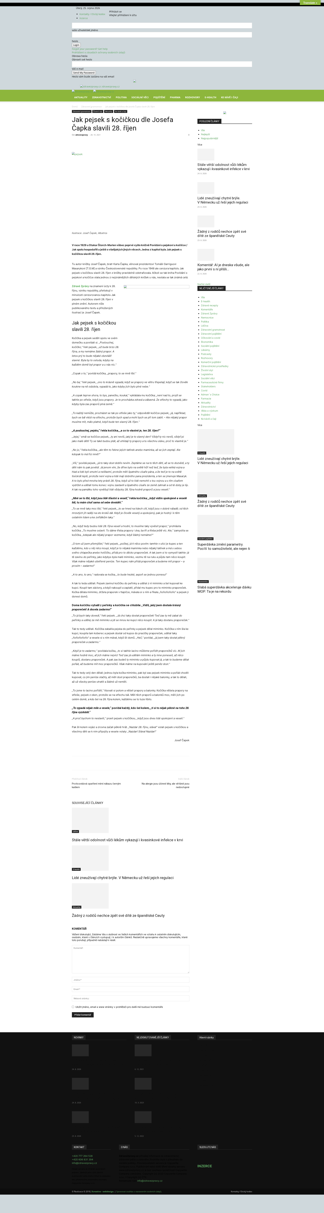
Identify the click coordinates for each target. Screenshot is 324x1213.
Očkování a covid (210, 337)
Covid (204, 390)
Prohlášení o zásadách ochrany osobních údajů (98, 52)
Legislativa (207, 374)
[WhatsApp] (118, 142)
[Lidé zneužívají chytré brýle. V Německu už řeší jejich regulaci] (130, 858)
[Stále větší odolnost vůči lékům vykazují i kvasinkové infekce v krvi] (130, 820)
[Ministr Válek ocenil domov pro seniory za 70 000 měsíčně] (162, 1084)
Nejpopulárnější (209, 138)
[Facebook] (114, 8)
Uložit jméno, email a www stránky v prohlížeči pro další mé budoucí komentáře (119, 1006)
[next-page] (75, 922)
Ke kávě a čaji (120, 111)
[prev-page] (73, 922)
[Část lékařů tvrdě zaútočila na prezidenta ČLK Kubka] (162, 1050)
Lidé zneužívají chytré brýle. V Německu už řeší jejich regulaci (122, 878)
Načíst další (203, 284)
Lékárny (205, 349)
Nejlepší (205, 134)
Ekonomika (207, 341)
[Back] (125, 8)
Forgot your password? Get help (90, 48)
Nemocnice (207, 317)
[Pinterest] (111, 142)
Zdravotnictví (101, 97)
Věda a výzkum (209, 410)
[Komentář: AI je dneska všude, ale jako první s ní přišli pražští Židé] (224, 255)
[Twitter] (119, 8)
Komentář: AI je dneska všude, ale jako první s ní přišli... (223, 267)
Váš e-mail (78, 68)
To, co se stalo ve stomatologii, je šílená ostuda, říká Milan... (161, 1129)
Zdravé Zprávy (81, 286)
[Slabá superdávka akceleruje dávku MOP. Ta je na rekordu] (224, 570)
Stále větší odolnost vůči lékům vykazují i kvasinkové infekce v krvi (127, 840)
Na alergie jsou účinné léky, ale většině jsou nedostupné (165, 785)
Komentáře (207, 309)
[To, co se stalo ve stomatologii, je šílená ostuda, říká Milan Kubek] (162, 1117)
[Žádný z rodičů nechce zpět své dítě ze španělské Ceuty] (130, 896)
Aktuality (80, 97)
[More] (134, 142)
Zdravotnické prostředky (214, 366)
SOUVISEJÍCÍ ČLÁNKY (87, 803)
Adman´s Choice (210, 394)
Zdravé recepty (209, 305)
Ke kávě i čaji (229, 97)
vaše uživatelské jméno (85, 30)
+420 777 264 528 (82, 1155)
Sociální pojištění (210, 345)
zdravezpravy (81, 134)
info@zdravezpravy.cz (84, 1163)
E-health (76, 869)
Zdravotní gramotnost (91, 106)
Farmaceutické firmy (212, 382)
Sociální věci (140, 97)
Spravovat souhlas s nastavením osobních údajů (138, 1191)
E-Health (210, 97)
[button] (248, 94)
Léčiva (75, 831)
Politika (121, 97)
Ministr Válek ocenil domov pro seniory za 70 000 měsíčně (159, 1096)
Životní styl (97, 111)
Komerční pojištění (211, 362)
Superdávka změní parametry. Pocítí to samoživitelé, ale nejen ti (223, 546)
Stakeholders (208, 386)
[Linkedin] (126, 142)
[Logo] (82, 91)
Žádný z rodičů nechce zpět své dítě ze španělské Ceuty (118, 915)
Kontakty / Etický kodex (92, 14)
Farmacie (206, 398)
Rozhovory (192, 97)
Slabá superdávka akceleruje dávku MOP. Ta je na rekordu (224, 589)
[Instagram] (117, 8)
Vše (203, 130)
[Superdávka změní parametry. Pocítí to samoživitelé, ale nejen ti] (224, 527)
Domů (75, 106)
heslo (75, 41)
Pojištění (159, 97)
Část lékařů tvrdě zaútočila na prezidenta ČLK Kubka (158, 1062)
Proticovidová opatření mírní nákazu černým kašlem (96, 785)
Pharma (175, 97)
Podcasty (206, 354)
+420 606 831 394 (82, 1159)
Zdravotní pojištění (211, 333)
